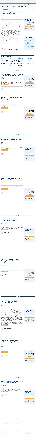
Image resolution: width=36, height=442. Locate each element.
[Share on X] (32, 9)
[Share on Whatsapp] (34, 9)
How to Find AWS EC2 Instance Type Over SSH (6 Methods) (14, 60)
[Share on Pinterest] (33, 9)
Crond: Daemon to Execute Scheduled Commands (21, 60)
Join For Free (29, 26)
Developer (18, 6)
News (2, 6)
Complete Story (4, 84)
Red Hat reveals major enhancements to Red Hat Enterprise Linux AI (5, 60)
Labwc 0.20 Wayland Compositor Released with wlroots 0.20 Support (29, 43)
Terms (33, 158)
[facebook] (24, 4)
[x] (27, 4)
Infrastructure (13, 6)
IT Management (7, 6)
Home (1, 9)
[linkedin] (25, 4)
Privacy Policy (27, 86)
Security (22, 6)
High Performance (27, 6)
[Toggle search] (34, 4)
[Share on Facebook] (31, 9)
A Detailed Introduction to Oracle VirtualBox (30, 60)
